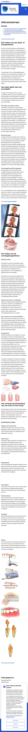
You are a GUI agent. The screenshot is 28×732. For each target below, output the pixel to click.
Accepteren (15, 727)
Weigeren (15, 724)
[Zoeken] (25, 9)
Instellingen (15, 720)
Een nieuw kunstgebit (11, 201)
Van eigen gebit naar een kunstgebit (13, 30)
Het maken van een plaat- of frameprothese (15, 28)
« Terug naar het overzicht (8, 39)
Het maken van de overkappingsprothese (14, 31)
